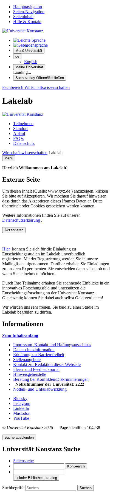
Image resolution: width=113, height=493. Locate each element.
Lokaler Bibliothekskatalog (36, 478)
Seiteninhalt (23, 16)
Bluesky (20, 398)
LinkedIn (21, 408)
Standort (20, 128)
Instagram (21, 403)
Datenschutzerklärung (21, 220)
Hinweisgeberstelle (29, 374)
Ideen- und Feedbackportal (36, 369)
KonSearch (76, 466)
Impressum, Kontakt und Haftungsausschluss (52, 344)
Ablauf (19, 133)
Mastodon (21, 413)
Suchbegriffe (14, 487)
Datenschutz (24, 143)
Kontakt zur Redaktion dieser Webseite (47, 364)
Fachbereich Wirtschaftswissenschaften (36, 87)
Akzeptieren (13, 230)
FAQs (18, 138)
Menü (8, 158)
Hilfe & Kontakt (27, 21)
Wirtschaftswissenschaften (24, 152)
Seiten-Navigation (28, 11)
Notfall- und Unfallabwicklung (40, 389)
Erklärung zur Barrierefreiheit (38, 354)
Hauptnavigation (27, 6)
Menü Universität (28, 51)
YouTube (21, 418)
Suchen (86, 488)
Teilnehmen (23, 123)
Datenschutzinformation (34, 349)
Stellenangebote (27, 359)
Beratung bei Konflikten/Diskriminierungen (51, 379)
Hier (6, 249)
